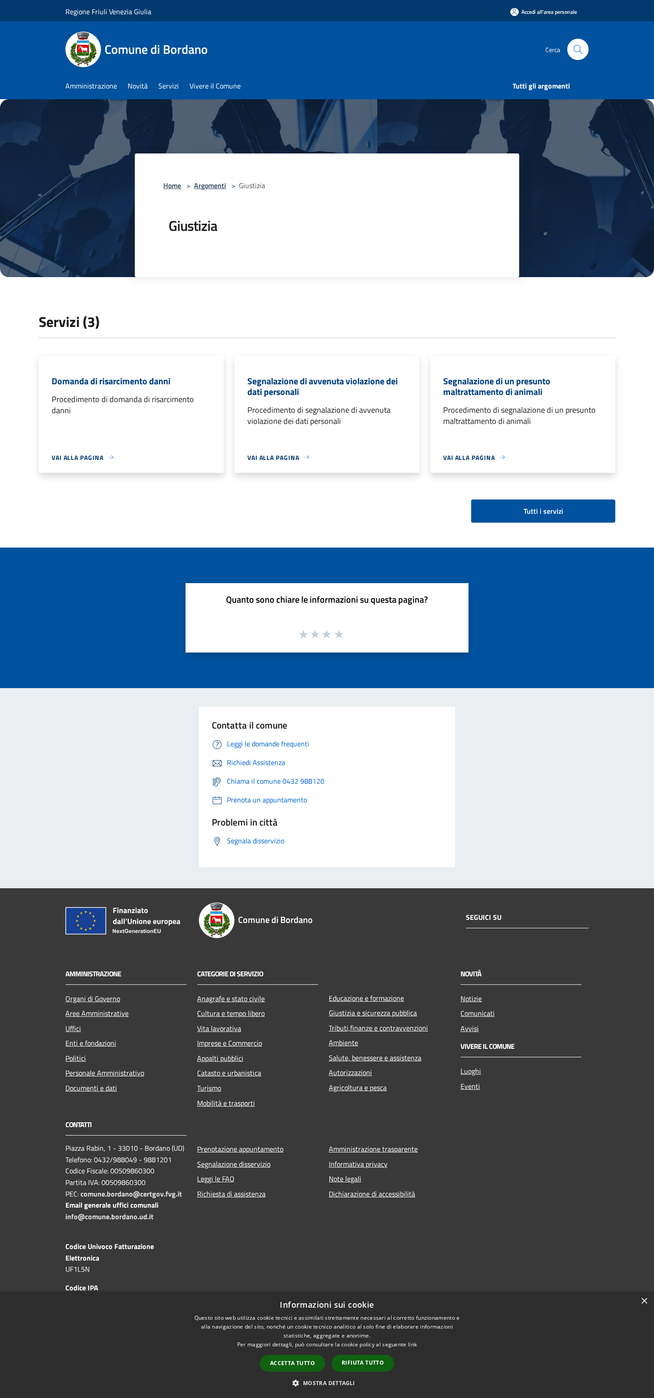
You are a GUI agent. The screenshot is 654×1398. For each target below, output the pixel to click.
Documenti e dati (91, 1088)
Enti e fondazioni (90, 1043)
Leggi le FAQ (215, 1178)
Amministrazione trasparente (373, 1149)
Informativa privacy (358, 1164)
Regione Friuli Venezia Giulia (108, 11)
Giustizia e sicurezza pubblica (373, 1012)
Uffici (73, 1028)
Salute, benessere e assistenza (375, 1057)
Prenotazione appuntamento (240, 1149)
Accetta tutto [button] (292, 1363)
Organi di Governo (92, 998)
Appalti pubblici (220, 1058)
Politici (75, 1058)
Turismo (209, 1088)
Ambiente (343, 1042)
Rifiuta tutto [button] (363, 1362)
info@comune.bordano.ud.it (109, 1216)
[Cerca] (578, 49)
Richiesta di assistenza (231, 1194)
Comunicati (477, 1013)
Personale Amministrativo (104, 1073)
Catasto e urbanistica (229, 1073)
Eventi (470, 1086)
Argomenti (210, 185)
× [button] (644, 1301)
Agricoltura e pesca (358, 1087)
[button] (327, 1382)
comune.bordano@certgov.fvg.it (131, 1194)
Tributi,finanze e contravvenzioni (378, 1028)
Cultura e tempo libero (231, 1013)
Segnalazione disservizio (233, 1164)
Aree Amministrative (97, 1013)
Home (172, 185)
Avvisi (469, 1028)
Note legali (345, 1178)
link (412, 1344)
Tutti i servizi (543, 511)
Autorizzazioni (350, 1072)
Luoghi (470, 1071)
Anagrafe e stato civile (231, 998)
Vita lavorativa (219, 1028)
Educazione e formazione (366, 998)
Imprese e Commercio (229, 1043)
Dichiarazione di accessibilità (372, 1194)
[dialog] (327, 1345)
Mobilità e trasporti (226, 1103)
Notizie (471, 998)
